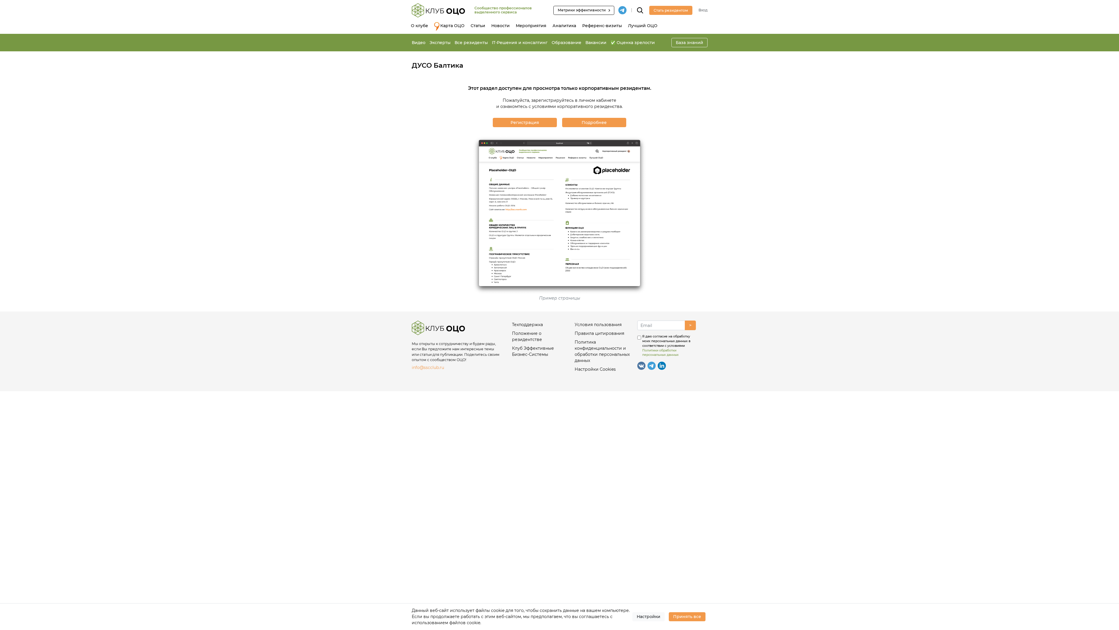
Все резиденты (471, 42)
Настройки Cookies (595, 369)
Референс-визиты (602, 25)
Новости (500, 25)
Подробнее (594, 122)
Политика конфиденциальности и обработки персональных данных (602, 351)
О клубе (419, 25)
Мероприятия (531, 25)
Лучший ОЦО (642, 25)
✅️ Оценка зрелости (632, 42)
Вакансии (595, 42)
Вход (703, 10)
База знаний (689, 42)
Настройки (648, 616)
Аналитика (564, 25)
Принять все (687, 616)
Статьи (478, 25)
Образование (566, 42)
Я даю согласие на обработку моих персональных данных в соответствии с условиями (666, 346)
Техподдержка (527, 324)
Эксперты (440, 42)
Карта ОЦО (452, 25)
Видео (418, 42)
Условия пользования (598, 324)
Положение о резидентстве (527, 336)
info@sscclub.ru (428, 367)
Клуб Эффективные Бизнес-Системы (533, 351)
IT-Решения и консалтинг (520, 42)
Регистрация (525, 122)
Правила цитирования (599, 333)
